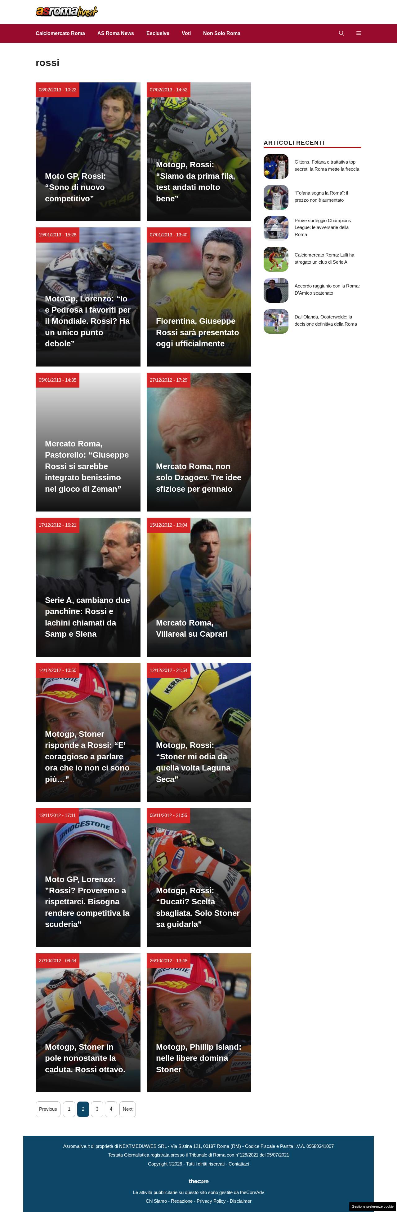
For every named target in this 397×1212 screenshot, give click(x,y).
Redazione (182, 1201)
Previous (48, 1109)
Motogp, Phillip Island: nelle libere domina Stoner (199, 1058)
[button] (341, 33)
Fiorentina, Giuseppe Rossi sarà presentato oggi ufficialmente (197, 332)
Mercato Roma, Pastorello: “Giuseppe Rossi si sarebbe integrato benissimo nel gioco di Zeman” (87, 466)
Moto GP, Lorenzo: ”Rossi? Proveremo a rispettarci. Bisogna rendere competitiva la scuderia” (87, 902)
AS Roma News (115, 33)
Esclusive (157, 33)
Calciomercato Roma (60, 33)
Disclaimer (241, 1201)
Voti (186, 33)
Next (127, 1109)
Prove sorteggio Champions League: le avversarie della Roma (323, 227)
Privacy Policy (211, 1201)
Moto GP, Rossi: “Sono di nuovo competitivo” (75, 187)
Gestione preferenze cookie (373, 1206)
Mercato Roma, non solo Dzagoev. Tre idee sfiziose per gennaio (198, 478)
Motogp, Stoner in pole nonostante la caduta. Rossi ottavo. (85, 1058)
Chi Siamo (156, 1201)
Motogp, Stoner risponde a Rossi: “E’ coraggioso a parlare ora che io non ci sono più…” (87, 756)
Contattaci (239, 1163)
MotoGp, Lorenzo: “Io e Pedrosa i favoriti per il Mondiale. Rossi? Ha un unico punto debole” (88, 321)
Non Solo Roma (221, 33)
